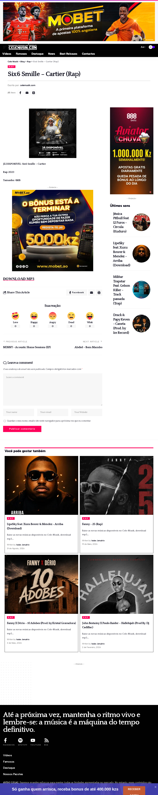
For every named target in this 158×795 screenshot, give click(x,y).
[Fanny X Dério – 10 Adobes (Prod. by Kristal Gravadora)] (41, 584)
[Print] (34, 93)
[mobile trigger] (5, 47)
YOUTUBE (36, 745)
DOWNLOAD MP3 (18, 279)
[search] (136, 47)
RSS (46, 745)
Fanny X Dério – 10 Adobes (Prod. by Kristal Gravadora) (41, 623)
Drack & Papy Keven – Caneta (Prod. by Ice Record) (121, 324)
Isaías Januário (22, 545)
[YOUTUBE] (33, 740)
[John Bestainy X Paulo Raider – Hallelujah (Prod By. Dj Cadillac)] (116, 584)
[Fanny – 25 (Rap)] (116, 485)
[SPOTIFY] (20, 740)
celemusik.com (27, 85)
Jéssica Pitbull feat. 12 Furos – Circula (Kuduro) (121, 222)
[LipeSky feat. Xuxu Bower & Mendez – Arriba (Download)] (141, 254)
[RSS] (46, 740)
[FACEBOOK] (5, 740)
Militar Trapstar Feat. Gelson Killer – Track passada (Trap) (121, 290)
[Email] (27, 93)
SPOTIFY (22, 745)
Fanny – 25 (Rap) (92, 524)
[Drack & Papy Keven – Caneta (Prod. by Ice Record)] (141, 323)
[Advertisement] (79, 684)
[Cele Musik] (22, 47)
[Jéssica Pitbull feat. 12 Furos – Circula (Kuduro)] (141, 222)
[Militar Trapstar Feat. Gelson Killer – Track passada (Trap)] (141, 290)
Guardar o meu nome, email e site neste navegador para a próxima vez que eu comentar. (49, 421)
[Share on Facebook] (20, 93)
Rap (11, 67)
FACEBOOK (9, 745)
